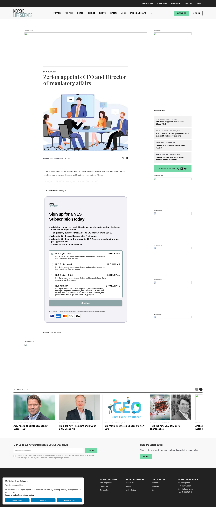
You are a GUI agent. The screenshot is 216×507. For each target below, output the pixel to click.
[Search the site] (152, 13)
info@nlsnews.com (186, 489)
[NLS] (23, 13)
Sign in (196, 13)
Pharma (57, 13)
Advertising (162, 4)
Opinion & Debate (138, 13)
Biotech (80, 13)
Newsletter (104, 490)
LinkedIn (156, 482)
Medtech (69, 13)
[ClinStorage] (173, 317)
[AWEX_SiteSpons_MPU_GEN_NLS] (173, 214)
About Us (188, 4)
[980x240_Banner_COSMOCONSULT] (85, 34)
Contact (199, 4)
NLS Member (175, 4)
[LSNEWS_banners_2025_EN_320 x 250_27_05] (173, 248)
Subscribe (181, 13)
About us (130, 482)
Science (91, 13)
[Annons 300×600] (173, 34)
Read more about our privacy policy (19, 495)
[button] (200, 389)
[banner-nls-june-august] (85, 345)
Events (102, 13)
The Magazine (147, 4)
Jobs (123, 13)
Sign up (91, 450)
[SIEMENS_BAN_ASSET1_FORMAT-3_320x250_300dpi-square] (173, 179)
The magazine (106, 482)
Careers (113, 13)
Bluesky (155, 486)
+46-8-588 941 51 (185, 492)
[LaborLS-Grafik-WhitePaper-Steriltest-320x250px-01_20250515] (173, 283)
